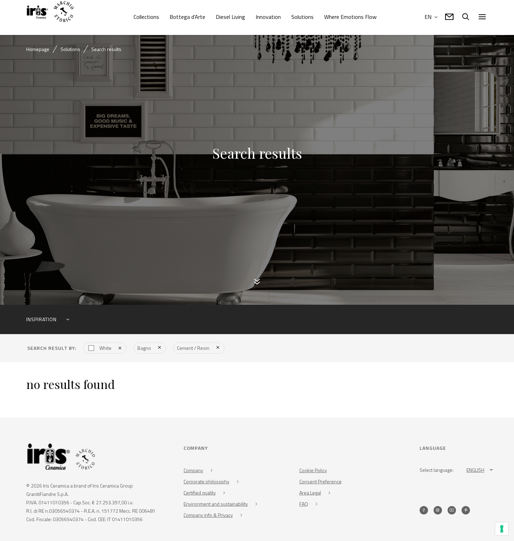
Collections (146, 17)
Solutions (302, 17)
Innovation (268, 17)
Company (193, 471)
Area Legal (310, 493)
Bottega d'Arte (187, 17)
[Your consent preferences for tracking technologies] (501, 528)
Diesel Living (230, 17)
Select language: (437, 470)
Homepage (37, 49)
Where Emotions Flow (350, 17)
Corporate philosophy (206, 482)
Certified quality (200, 493)
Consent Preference (320, 482)
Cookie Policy (313, 471)
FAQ (303, 504)
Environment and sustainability (216, 504)
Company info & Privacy (208, 515)
